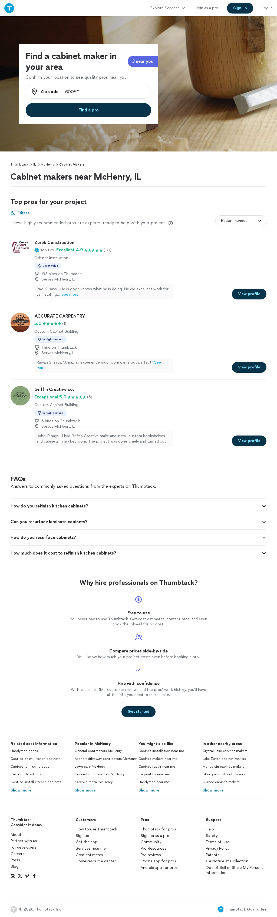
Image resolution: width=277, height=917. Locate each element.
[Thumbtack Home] (9, 8)
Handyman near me (153, 782)
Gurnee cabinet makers (221, 782)
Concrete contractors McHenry (99, 774)
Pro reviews (151, 855)
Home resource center (96, 861)
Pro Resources (153, 848)
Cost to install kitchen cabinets (36, 782)
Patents (212, 855)
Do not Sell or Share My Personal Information (235, 870)
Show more (21, 790)
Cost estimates (89, 855)
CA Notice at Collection (227, 861)
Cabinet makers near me (157, 759)
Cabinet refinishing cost (30, 766)
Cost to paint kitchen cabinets (35, 759)
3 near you (142, 61)
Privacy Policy (217, 848)
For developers (24, 847)
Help (210, 829)
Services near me (91, 848)
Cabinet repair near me (156, 766)
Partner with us (24, 841)
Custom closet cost (27, 774)
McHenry (47, 164)
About (16, 834)
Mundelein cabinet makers (223, 766)
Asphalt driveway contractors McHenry (106, 759)
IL (34, 164)
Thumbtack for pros (158, 829)
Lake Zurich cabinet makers (224, 759)
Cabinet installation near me (161, 751)
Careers (17, 854)
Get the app (86, 842)
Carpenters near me (154, 774)
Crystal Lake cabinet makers (225, 751)
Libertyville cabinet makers (224, 774)
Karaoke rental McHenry (94, 782)
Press (15, 860)
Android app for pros (159, 867)
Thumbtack (19, 164)
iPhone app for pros (158, 861)
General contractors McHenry (98, 751)
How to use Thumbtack (96, 829)
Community (151, 842)
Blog (15, 866)
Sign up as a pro (155, 835)
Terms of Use (217, 842)
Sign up (82, 835)
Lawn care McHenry (90, 766)
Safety (211, 835)
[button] (44, 250)
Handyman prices (24, 751)
